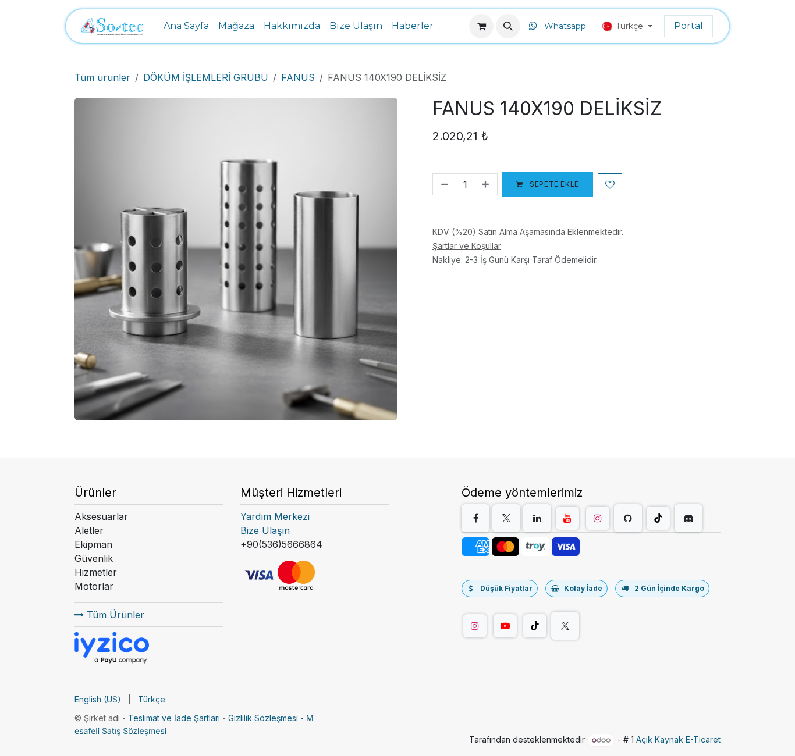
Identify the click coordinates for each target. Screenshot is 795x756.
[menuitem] (186, 26)
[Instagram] (597, 518)
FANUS (298, 77)
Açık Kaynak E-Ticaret (678, 739)
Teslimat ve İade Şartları (174, 718)
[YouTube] (567, 518)
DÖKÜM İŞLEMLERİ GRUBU (205, 77)
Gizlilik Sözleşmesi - (267, 718)
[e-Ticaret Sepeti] (481, 26)
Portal (688, 25)
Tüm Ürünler (114, 615)
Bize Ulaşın (265, 530)
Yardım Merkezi (275, 516)
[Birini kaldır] (443, 184)
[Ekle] (486, 184)
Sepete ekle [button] (553, 184)
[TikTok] (658, 518)
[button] (508, 26)
